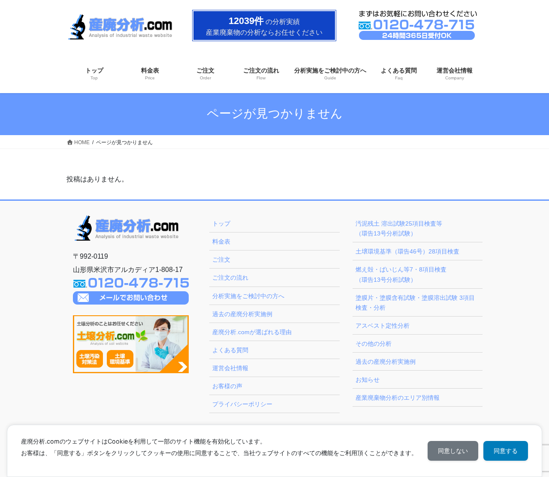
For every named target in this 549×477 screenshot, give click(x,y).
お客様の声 (227, 386)
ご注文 (221, 259)
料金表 (221, 241)
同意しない (453, 450)
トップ (221, 223)
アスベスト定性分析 (383, 325)
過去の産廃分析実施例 (242, 314)
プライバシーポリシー (242, 404)
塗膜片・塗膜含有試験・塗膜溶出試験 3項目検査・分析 (415, 302)
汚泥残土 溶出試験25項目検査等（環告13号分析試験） (399, 228)
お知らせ (368, 379)
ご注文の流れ (230, 277)
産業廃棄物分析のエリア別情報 (398, 397)
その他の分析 (374, 343)
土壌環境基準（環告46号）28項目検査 (407, 251)
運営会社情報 (230, 368)
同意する (506, 450)
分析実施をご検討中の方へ (248, 296)
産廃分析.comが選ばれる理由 (252, 332)
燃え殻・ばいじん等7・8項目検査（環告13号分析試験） (401, 274)
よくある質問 (230, 350)
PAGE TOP (528, 455)
